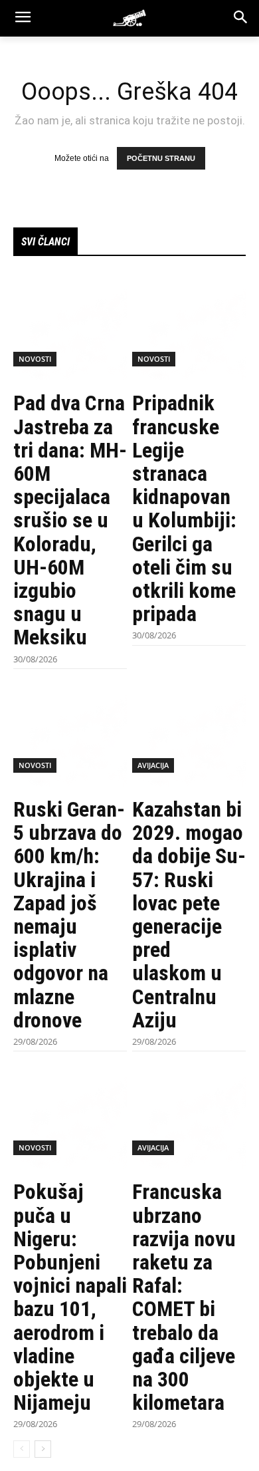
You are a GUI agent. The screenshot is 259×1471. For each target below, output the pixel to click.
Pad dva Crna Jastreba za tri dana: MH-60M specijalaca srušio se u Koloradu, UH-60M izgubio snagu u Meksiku (70, 520)
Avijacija (153, 765)
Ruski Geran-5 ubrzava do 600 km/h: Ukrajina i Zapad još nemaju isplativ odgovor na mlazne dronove (69, 915)
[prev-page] (21, 1449)
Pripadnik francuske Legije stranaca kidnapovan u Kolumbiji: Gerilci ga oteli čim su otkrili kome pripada (184, 508)
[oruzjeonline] (129, 18)
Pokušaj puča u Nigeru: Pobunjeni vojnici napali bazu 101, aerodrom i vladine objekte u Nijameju (70, 1297)
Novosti (35, 359)
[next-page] (43, 1449)
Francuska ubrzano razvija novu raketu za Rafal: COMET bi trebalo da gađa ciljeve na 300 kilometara (184, 1297)
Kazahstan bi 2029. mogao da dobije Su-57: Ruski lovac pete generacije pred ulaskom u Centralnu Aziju (189, 915)
